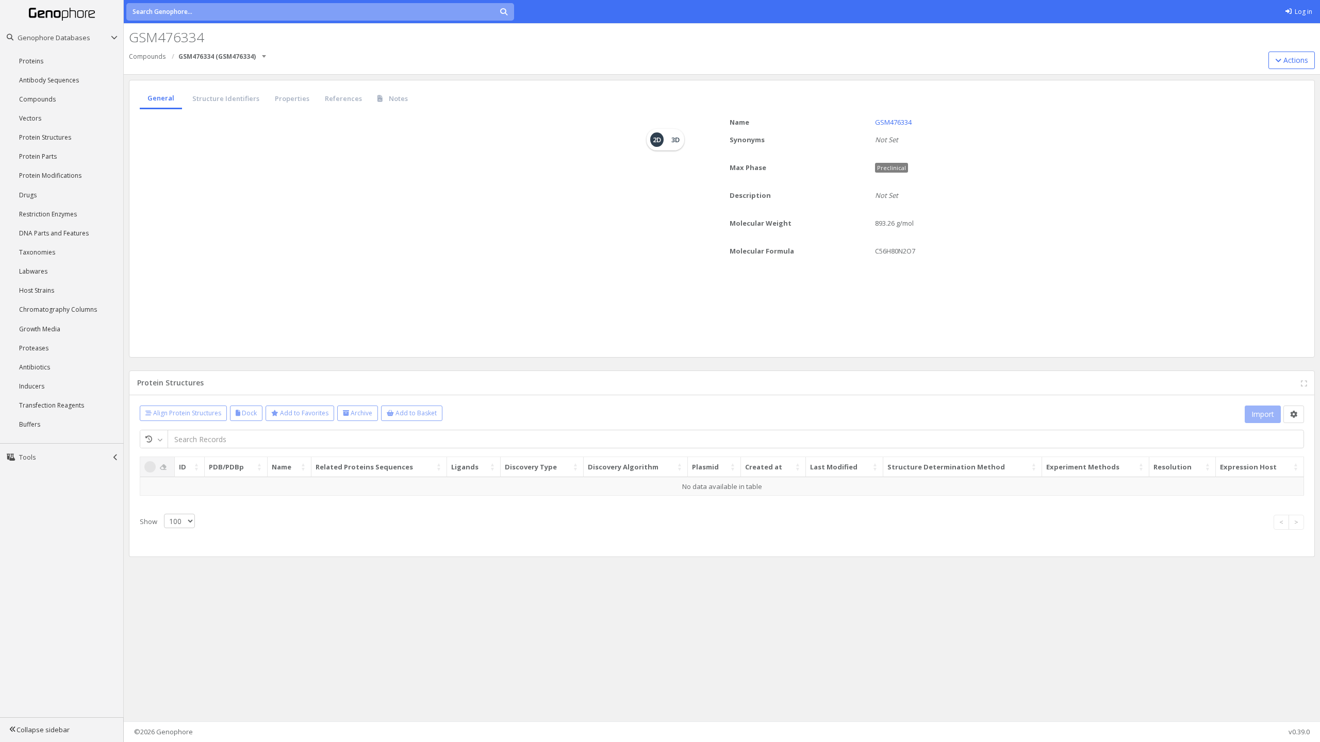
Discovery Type (531, 466)
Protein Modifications (50, 175)
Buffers (29, 424)
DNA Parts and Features (54, 233)
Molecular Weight (760, 223)
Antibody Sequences (49, 80)
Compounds (37, 99)
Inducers (31, 386)
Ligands (464, 466)
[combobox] (264, 52)
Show (149, 521)
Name (739, 122)
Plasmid (705, 466)
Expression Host (1248, 466)
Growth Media (39, 329)
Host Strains (36, 290)
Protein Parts (38, 156)
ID (182, 466)
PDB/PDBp (226, 466)
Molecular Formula (762, 251)
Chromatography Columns (58, 309)
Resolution (1172, 466)
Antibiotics (34, 367)
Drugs (28, 195)
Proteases (33, 348)
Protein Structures (45, 137)
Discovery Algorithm (623, 466)
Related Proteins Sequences (364, 466)
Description (750, 195)
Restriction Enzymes (48, 214)
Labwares (33, 271)
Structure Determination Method (946, 466)
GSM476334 (893, 122)
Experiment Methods (1082, 466)
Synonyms (747, 139)
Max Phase (748, 167)
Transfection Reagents (51, 405)
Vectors (30, 118)
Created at (763, 466)
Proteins (31, 61)
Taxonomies (37, 252)
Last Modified (833, 466)
